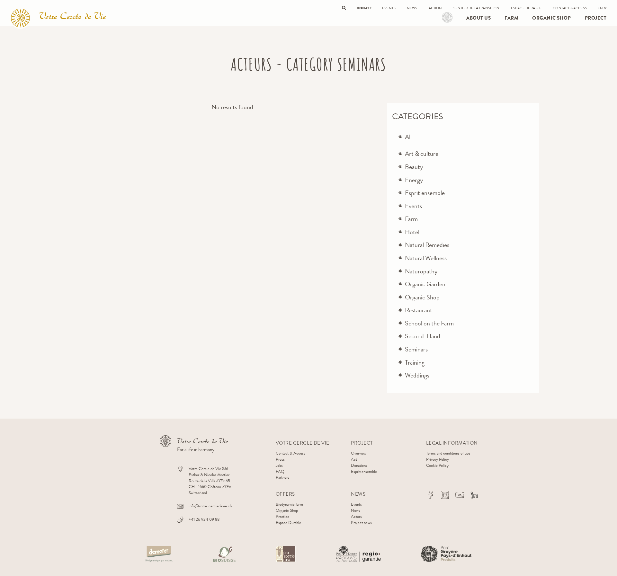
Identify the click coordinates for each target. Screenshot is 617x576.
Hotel (412, 232)
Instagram (445, 495)
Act (354, 459)
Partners (282, 477)
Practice (282, 516)
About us (478, 18)
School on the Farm (429, 323)
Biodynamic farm (289, 504)
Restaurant (418, 310)
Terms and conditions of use (448, 453)
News (412, 8)
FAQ (280, 471)
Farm (511, 18)
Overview (358, 453)
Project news (361, 522)
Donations (359, 465)
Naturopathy (421, 271)
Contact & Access (570, 8)
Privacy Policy (437, 459)
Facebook (430, 495)
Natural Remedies (427, 245)
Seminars (416, 349)
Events (389, 8)
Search (344, 8)
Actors (356, 516)
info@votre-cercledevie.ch (210, 506)
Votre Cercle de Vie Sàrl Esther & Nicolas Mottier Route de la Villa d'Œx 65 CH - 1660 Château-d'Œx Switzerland (210, 480)
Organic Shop (551, 18)
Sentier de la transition (476, 8)
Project (447, 17)
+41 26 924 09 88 (204, 519)
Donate (364, 8)
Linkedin (474, 495)
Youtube (459, 495)
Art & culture (421, 153)
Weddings (417, 375)
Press (280, 459)
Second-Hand (422, 336)
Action (435, 8)
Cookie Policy (437, 465)
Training (415, 362)
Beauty (414, 167)
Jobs (279, 465)
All (408, 137)
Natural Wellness (426, 258)
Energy (414, 180)
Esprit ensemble (425, 193)
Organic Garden (425, 284)
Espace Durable (526, 8)
